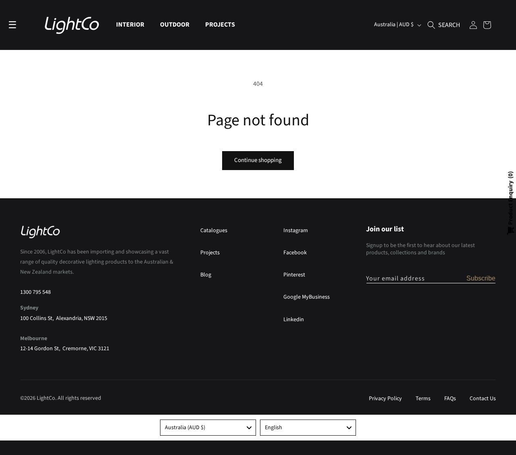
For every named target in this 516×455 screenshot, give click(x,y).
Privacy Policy (385, 399)
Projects (210, 253)
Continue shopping (258, 160)
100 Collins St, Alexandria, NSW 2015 (63, 318)
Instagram (295, 230)
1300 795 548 (35, 292)
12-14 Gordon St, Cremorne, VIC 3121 (64, 349)
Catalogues (213, 230)
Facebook (295, 253)
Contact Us (483, 399)
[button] (133, 25)
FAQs (450, 399)
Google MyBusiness (306, 297)
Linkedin (293, 320)
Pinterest (294, 275)
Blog (205, 275)
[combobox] (208, 428)
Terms (423, 399)
